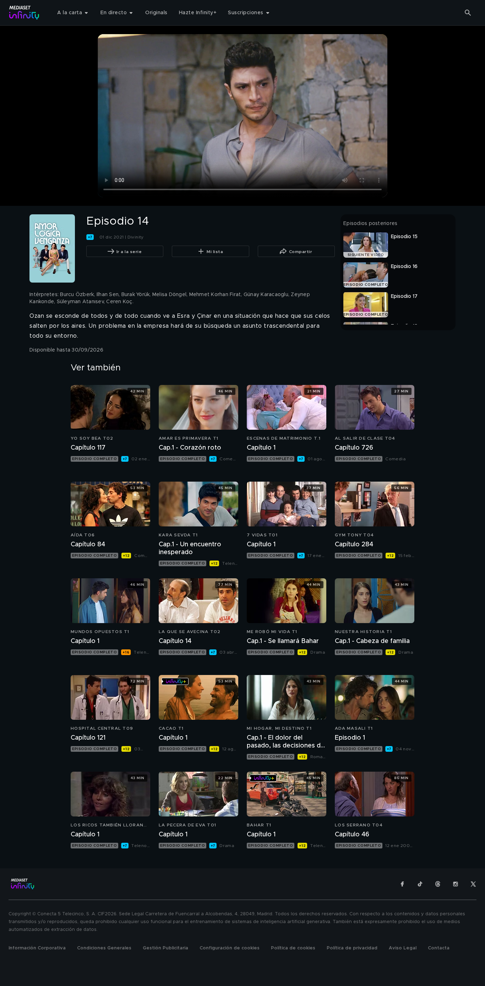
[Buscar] (468, 13)
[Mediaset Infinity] (24, 12)
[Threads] (438, 884)
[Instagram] (455, 884)
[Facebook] (402, 884)
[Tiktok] (420, 884)
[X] (473, 884)
